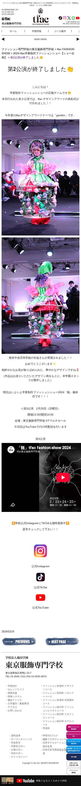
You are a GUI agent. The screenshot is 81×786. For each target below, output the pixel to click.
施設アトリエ (15, 700)
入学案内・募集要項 (18, 703)
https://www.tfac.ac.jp (72, 23)
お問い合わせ (15, 710)
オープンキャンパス (21, 739)
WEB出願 (73, 757)
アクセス (12, 707)
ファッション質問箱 (74, 771)
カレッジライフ (16, 689)
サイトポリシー (19, 756)
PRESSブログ (50, 735)
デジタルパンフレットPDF (74, 735)
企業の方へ (17, 749)
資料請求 (15, 735)
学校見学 (15, 742)
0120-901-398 (73, 764)
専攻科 (46, 728)
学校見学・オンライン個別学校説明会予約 (74, 750)
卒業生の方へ (18, 746)
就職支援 (12, 693)
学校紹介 (12, 686)
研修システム (15, 696)
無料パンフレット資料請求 (73, 728)
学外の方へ (17, 753)
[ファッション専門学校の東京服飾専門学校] (14, 20)
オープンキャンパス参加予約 (73, 742)
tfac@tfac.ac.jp (74, 22)
